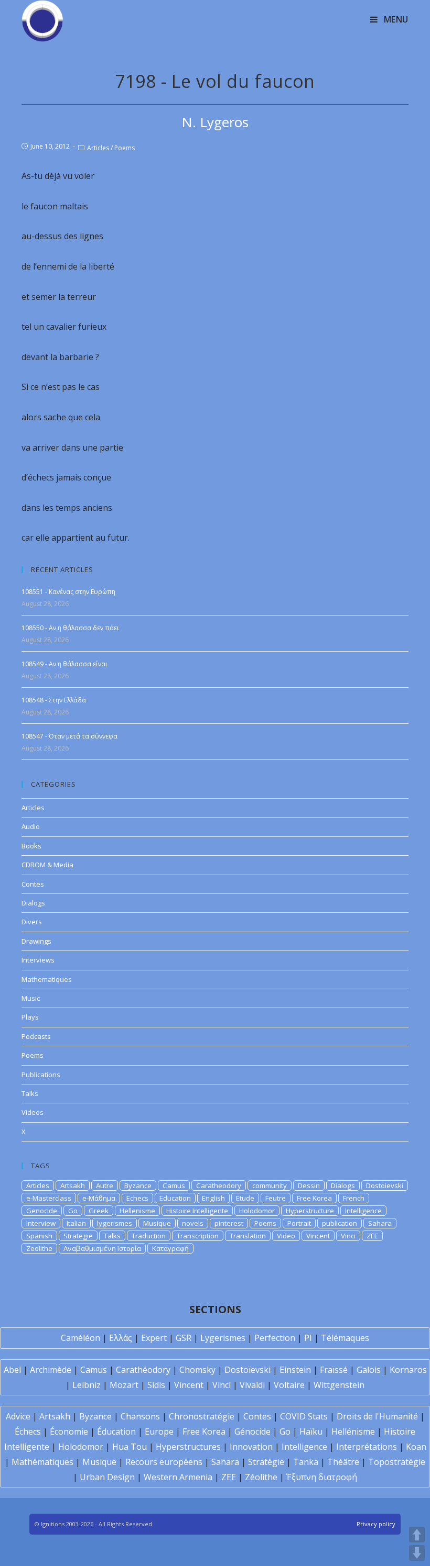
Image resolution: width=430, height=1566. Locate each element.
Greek (99, 1210)
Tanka (305, 1462)
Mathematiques (47, 979)
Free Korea (314, 1198)
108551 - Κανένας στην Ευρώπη (68, 591)
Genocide (41, 1210)
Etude (245, 1198)
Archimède (50, 1369)
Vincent (318, 1235)
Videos (33, 1112)
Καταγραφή (170, 1248)
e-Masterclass (48, 1198)
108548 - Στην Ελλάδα (54, 700)
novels (192, 1223)
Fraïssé (334, 1369)
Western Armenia (178, 1477)
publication (339, 1223)
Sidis (156, 1385)
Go (73, 1210)
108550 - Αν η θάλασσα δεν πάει (70, 627)
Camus (174, 1185)
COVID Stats (304, 1416)
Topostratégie (396, 1462)
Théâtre (343, 1462)
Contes (33, 884)
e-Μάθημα (98, 1198)
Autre (104, 1185)
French (353, 1198)
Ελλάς (120, 1338)
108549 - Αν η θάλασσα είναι (65, 663)
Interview (41, 1223)
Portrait (299, 1223)
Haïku (310, 1431)
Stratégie (266, 1462)
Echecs (137, 1198)
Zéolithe (261, 1477)
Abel (12, 1369)
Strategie (78, 1235)
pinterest (228, 1223)
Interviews (38, 960)
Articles (98, 147)
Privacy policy (376, 1524)
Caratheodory (218, 1185)
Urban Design (107, 1477)
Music (31, 998)
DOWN (417, 1553)
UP (417, 1534)
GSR (183, 1338)
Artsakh (72, 1185)
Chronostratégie (201, 1416)
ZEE (372, 1235)
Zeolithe (39, 1248)
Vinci (348, 1235)
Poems (124, 147)
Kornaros (408, 1369)
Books (31, 846)
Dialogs (33, 903)
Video (286, 1235)
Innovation (251, 1446)
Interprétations (366, 1446)
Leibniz (86, 1385)
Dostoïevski (247, 1369)
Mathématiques (42, 1462)
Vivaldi (252, 1385)
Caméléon (80, 1338)
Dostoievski (384, 1185)
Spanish (39, 1235)
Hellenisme (137, 1210)
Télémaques (345, 1338)
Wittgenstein (339, 1385)
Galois (369, 1369)
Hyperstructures (188, 1446)
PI (308, 1338)
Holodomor (257, 1210)
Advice (18, 1416)
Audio (31, 826)
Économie (69, 1431)
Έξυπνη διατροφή (321, 1477)
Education (175, 1198)
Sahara (380, 1223)
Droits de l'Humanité (377, 1416)
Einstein (295, 1369)
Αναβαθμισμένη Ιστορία (102, 1248)
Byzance (138, 1185)
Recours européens (163, 1462)
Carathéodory (143, 1369)
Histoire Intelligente (197, 1210)
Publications (41, 1074)
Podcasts (36, 1036)
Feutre (275, 1198)
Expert (154, 1338)
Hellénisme (353, 1431)
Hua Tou (129, 1446)
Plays (30, 1017)
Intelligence (363, 1210)
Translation (248, 1235)
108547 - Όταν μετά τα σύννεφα (69, 736)
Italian (76, 1223)
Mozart (124, 1385)
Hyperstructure (310, 1210)
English (213, 1198)
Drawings (36, 941)
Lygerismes (222, 1338)
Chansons (140, 1416)
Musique (157, 1223)
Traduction (149, 1235)
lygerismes (114, 1223)
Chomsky (197, 1369)
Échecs (28, 1431)
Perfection (274, 1338)
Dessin (309, 1185)
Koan (416, 1446)
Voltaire (289, 1385)
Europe (159, 1431)
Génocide (252, 1431)
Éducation (116, 1431)
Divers (32, 921)
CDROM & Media (47, 864)
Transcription (198, 1235)
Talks (30, 1093)
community (269, 1185)
